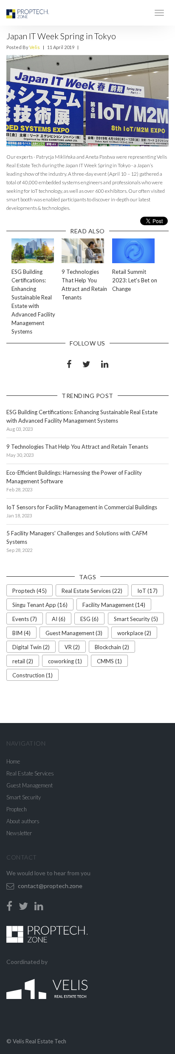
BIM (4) (21, 633)
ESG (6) (89, 619)
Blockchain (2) (112, 647)
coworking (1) (65, 661)
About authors (23, 821)
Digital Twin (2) (31, 647)
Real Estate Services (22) (92, 590)
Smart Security (23, 797)
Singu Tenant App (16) (40, 604)
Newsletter (19, 833)
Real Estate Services (30, 773)
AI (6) (58, 619)
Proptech (16, 809)
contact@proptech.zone (50, 885)
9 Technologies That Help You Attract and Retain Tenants (77, 446)
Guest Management (29, 785)
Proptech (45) (29, 590)
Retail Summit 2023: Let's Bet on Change (134, 280)
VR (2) (72, 647)
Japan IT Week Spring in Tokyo (61, 36)
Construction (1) (32, 675)
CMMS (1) (109, 661)
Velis (34, 47)
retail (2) (22, 661)
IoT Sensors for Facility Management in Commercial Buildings (81, 507)
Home (13, 761)
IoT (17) (147, 590)
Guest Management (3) (73, 633)
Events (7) (24, 619)
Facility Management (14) (113, 604)
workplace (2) (134, 633)
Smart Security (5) (136, 619)
